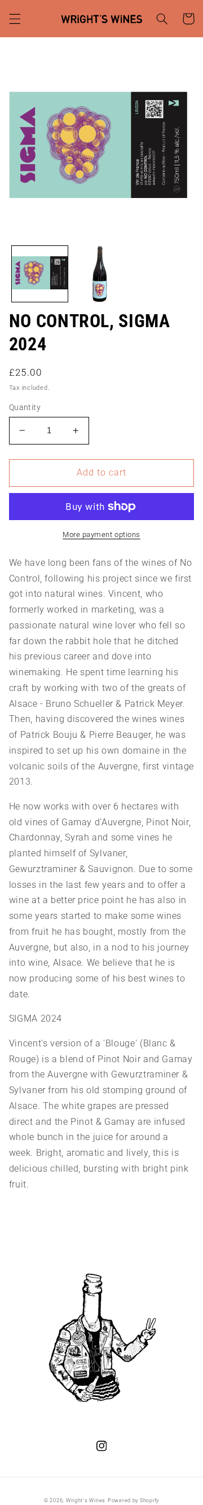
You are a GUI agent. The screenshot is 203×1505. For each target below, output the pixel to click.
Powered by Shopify (133, 1500)
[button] (15, 19)
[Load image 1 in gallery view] (40, 274)
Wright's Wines (85, 1500)
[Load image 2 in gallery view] (101, 274)
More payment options (101, 534)
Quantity (25, 407)
